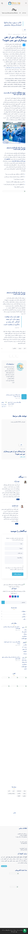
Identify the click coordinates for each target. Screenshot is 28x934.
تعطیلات (23, 611)
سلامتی (14, 348)
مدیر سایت (15, 34)
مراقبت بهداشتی (11, 793)
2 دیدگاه (9, 34)
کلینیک (19, 795)
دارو (13, 790)
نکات (20, 12)
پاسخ (18, 499)
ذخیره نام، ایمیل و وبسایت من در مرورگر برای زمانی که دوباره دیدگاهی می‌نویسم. (14, 568)
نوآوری (24, 795)
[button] (4, 133)
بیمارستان (19, 790)
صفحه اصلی (24, 12)
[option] (14, 439)
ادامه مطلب (22, 456)
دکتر (25, 348)
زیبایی (20, 348)
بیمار (25, 790)
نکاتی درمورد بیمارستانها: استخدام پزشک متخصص (12, 24)
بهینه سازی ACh (14, 931)
